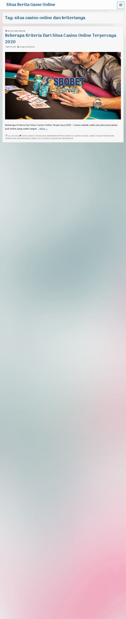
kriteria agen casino (27, 138)
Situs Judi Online (16, 31)
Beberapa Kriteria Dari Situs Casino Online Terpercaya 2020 (60, 38)
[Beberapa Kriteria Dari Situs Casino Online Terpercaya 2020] (63, 85)
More (44, 128)
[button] (120, 5)
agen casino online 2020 (34, 136)
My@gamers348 (27, 47)
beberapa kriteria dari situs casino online (67, 136)
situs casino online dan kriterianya (55, 138)
